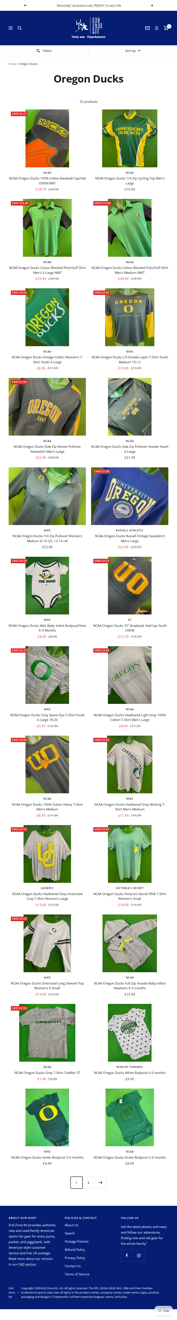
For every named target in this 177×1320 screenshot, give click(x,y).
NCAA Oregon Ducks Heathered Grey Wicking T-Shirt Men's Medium (129, 806)
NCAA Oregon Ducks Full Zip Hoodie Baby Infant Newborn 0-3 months (130, 985)
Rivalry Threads (130, 1067)
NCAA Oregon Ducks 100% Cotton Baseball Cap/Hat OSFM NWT (47, 180)
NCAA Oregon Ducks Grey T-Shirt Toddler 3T (47, 1072)
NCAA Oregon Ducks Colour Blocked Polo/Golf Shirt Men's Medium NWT (130, 270)
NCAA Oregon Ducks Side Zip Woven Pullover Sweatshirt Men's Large (47, 449)
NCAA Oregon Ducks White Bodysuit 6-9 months (130, 1072)
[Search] (20, 28)
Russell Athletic (130, 530)
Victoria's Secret (130, 888)
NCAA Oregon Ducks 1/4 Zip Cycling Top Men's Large (129, 180)
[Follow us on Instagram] (139, 1255)
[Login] (157, 28)
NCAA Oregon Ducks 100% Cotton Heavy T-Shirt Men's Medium (47, 806)
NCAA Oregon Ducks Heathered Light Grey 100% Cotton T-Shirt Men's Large (130, 717)
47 (129, 620)
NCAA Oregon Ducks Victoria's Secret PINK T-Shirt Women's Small (129, 896)
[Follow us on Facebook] (127, 1255)
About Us (71, 1225)
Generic (47, 888)
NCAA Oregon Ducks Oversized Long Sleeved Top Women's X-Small (47, 985)
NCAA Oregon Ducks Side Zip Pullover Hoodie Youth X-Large (129, 449)
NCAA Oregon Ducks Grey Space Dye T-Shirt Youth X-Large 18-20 (47, 717)
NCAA (47, 173)
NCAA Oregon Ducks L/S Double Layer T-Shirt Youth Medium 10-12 (130, 359)
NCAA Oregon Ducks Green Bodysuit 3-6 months (47, 1157)
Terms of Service (77, 1274)
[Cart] (166, 28)
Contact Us (73, 1266)
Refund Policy (75, 1249)
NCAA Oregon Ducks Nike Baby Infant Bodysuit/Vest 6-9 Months (47, 628)
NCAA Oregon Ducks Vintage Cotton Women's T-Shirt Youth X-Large (47, 359)
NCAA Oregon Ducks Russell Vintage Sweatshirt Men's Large (130, 538)
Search (70, 1233)
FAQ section (27, 1264)
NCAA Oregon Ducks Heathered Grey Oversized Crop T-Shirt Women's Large (47, 896)
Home (13, 64)
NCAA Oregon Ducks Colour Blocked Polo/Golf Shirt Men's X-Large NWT (47, 270)
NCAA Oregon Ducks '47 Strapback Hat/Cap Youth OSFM (130, 628)
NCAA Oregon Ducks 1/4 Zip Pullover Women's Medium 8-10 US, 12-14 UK (47, 538)
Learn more (113, 5)
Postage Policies (76, 1241)
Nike (129, 351)
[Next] (101, 1182)
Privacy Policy (75, 1258)
